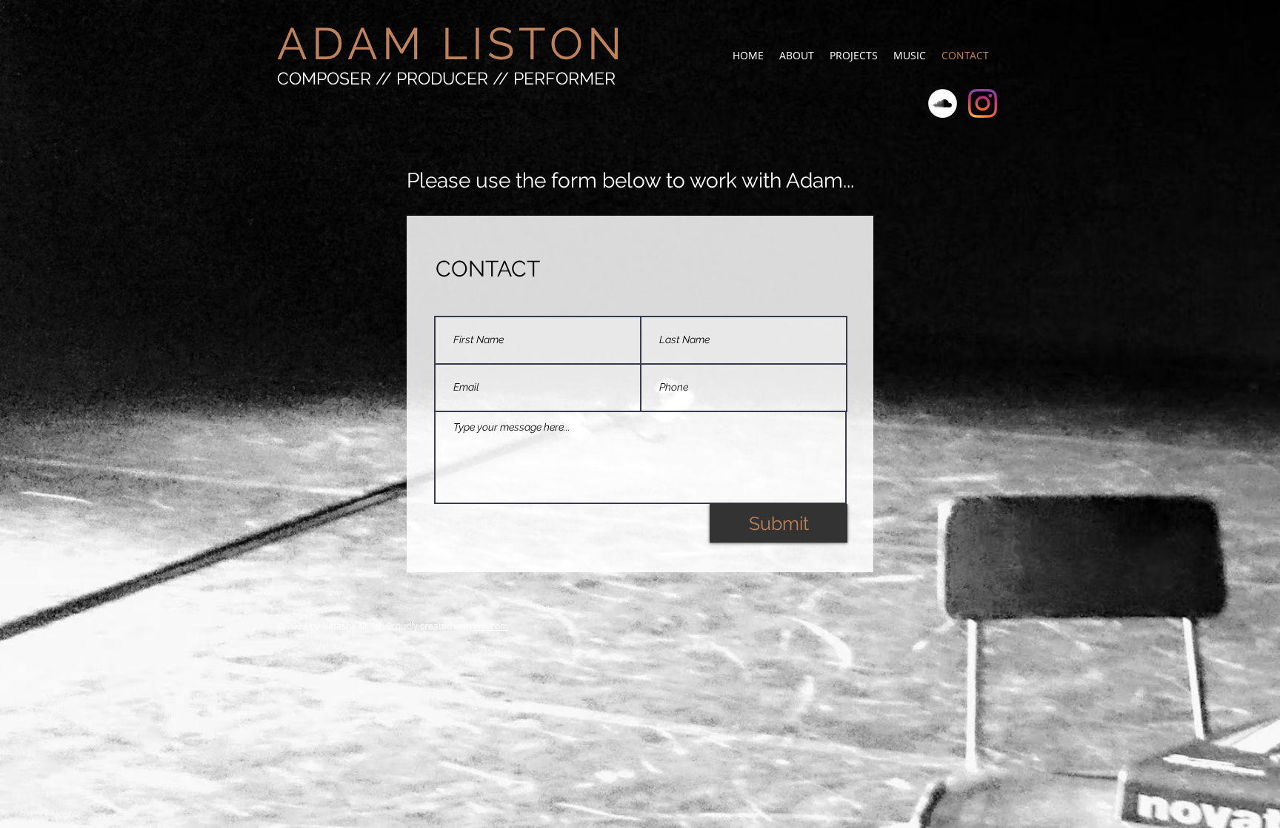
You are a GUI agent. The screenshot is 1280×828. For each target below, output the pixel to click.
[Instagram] (982, 103)
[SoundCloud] (942, 103)
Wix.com (490, 626)
